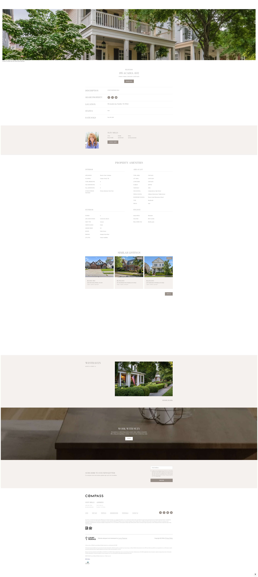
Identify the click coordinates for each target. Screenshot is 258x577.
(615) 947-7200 (88, 505)
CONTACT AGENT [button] (113, 142)
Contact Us (135, 513)
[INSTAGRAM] (164, 512)
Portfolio (103, 513)
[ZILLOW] (171, 512)
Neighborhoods (114, 513)
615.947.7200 (120, 137)
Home (86, 513)
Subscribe (161, 480)
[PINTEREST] (167, 512)
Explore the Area (167, 400)
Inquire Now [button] (129, 81)
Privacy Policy (158, 476)
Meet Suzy (94, 513)
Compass (117, 519)
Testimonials (125, 513)
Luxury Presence (122, 538)
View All (169, 293)
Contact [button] (129, 438)
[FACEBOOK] (160, 512)
